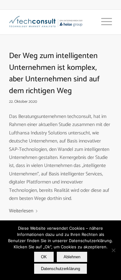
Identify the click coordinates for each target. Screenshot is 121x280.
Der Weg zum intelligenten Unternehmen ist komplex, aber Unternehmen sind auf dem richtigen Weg (54, 73)
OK (44, 257)
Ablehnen (72, 257)
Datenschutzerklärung (60, 268)
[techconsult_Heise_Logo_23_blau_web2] (50, 22)
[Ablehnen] (113, 250)
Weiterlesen (21, 211)
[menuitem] (103, 22)
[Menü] (103, 22)
